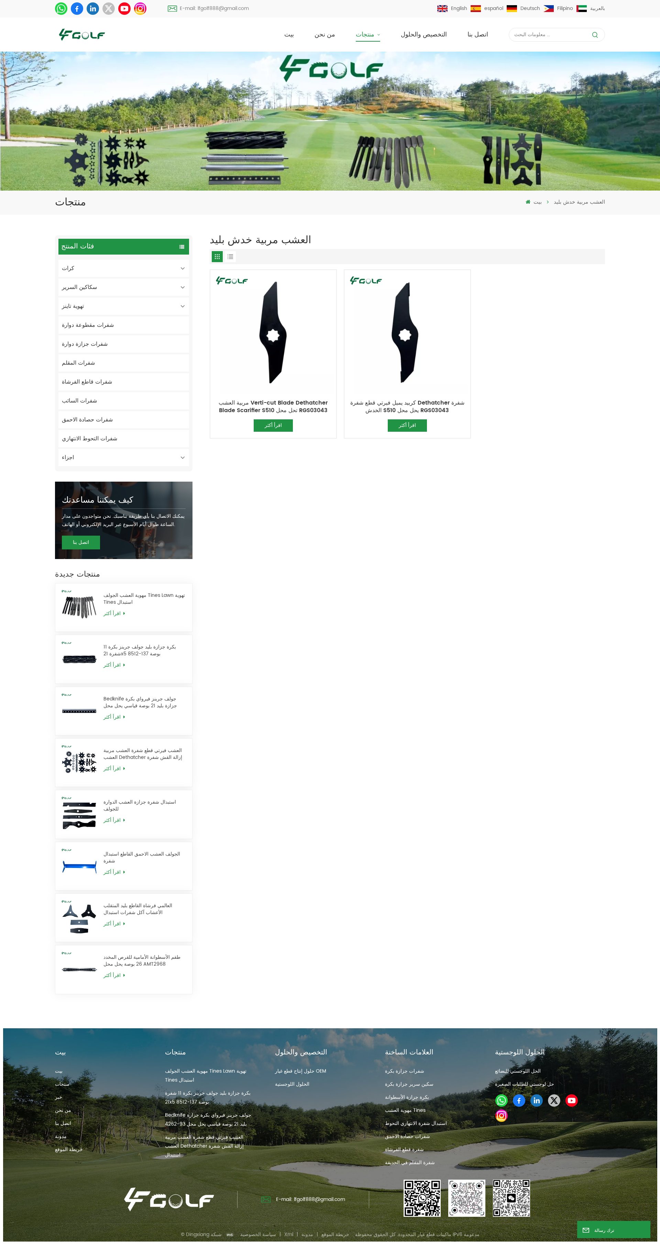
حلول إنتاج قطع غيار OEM (300, 1071)
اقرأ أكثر (112, 614)
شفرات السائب (79, 400)
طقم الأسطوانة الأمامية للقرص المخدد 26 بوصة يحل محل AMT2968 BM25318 (141, 961)
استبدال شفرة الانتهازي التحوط (416, 1123)
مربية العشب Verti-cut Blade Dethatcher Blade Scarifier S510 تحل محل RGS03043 (273, 406)
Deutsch (530, 8)
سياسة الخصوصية (258, 1234)
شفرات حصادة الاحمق (87, 419)
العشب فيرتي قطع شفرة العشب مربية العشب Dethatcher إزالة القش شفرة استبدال (142, 754)
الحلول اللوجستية (292, 1084)
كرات (68, 268)
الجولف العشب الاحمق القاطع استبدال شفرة (141, 858)
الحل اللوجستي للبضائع (518, 1071)
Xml (288, 1234)
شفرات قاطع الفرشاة (87, 381)
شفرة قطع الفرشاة (404, 1149)
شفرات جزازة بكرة (404, 1071)
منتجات (366, 35)
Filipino (565, 8)
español (493, 8)
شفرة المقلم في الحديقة (410, 1163)
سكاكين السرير (79, 287)
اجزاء (68, 457)
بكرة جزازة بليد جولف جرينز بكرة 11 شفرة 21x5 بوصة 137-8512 (139, 650)
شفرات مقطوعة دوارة (88, 325)
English (459, 8)
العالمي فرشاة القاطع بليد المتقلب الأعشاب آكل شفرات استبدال (137, 909)
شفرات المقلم (78, 362)
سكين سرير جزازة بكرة (409, 1084)
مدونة (61, 1136)
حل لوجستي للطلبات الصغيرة (524, 1084)
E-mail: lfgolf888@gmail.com (214, 8)
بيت (289, 35)
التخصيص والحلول (424, 35)
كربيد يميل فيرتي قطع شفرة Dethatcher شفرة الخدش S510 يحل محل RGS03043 (407, 406)
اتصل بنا (478, 35)
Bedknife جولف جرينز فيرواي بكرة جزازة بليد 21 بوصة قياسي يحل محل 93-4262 (140, 702)
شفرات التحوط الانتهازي (89, 438)
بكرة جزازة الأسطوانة (407, 1097)
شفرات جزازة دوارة (85, 344)
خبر (58, 1097)
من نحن (325, 35)
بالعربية (597, 8)
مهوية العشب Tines (405, 1110)
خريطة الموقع (69, 1149)
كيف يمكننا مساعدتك (97, 500)
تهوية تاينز (73, 306)
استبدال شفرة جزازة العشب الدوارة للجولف (139, 806)
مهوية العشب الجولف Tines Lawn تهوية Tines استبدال (144, 599)
